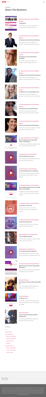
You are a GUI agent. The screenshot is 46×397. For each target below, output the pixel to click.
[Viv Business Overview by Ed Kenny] (11, 108)
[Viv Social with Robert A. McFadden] (11, 173)
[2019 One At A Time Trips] (11, 207)
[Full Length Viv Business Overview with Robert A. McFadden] (11, 190)
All (19, 19)
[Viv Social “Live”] (11, 300)
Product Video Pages (11, 350)
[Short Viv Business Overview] (11, 157)
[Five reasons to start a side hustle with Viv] (11, 284)
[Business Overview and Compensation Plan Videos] (11, 268)
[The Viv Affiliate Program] (11, 237)
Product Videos (9, 352)
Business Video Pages (25, 137)
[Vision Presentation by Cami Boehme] (11, 125)
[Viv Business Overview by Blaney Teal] (11, 92)
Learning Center (8, 332)
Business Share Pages (25, 19)
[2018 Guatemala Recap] (11, 223)
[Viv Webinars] (11, 23)
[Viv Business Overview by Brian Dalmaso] (11, 75)
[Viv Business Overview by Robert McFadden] (11, 58)
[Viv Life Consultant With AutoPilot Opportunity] (11, 317)
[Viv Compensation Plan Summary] (11, 252)
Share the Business (35, 19)
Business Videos (24, 154)
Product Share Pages (11, 347)
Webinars (21, 21)
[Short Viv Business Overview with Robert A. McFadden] (11, 142)
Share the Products (9, 345)
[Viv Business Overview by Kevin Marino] (11, 40)
